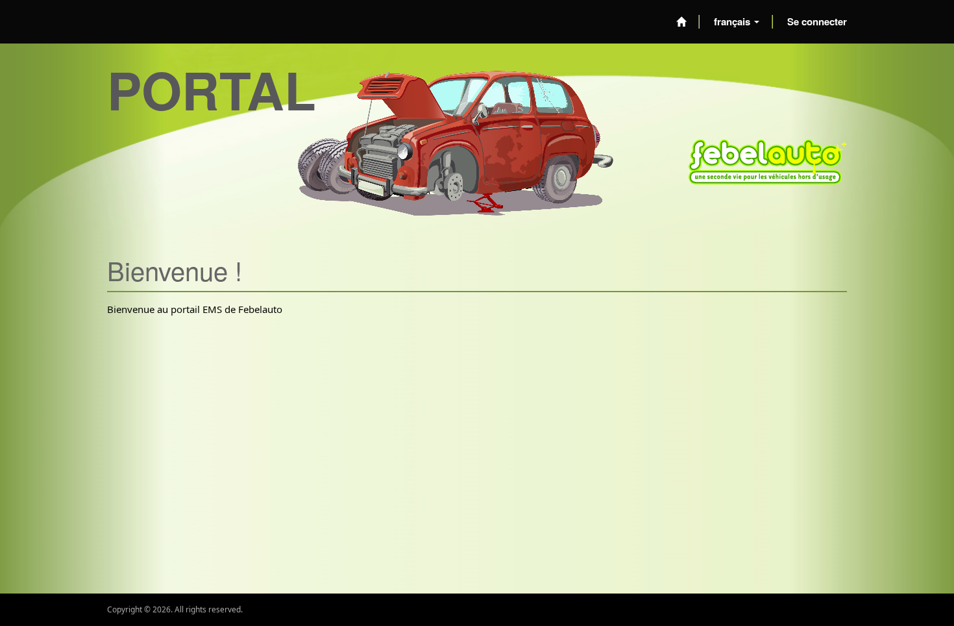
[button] (736, 21)
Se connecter (817, 21)
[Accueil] (681, 21)
